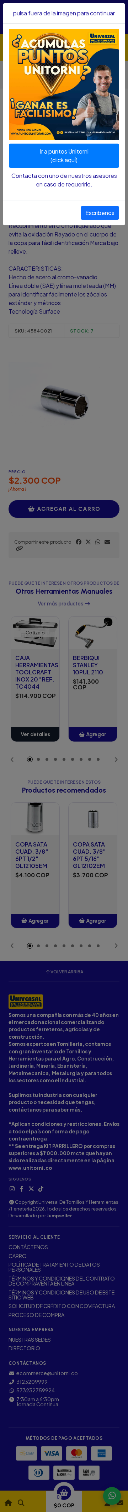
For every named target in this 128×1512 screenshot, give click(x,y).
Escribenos (99, 212)
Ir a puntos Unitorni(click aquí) (64, 156)
